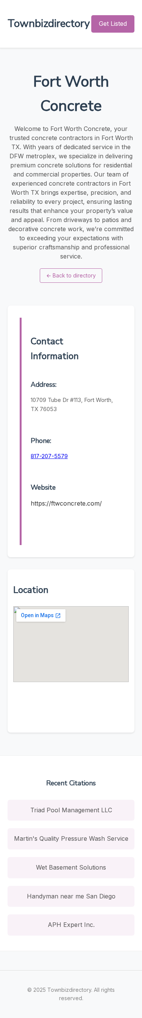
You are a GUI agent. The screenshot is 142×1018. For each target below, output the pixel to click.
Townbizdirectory (49, 23)
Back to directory (71, 275)
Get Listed (113, 23)
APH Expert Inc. (71, 924)
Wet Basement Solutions (71, 867)
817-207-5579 (49, 456)
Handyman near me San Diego (71, 896)
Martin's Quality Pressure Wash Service (71, 838)
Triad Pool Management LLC (71, 810)
